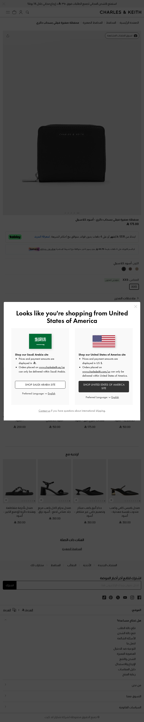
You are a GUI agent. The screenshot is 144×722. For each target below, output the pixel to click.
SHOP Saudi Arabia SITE (40, 384)
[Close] (135, 306)
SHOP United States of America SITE (103, 386)
